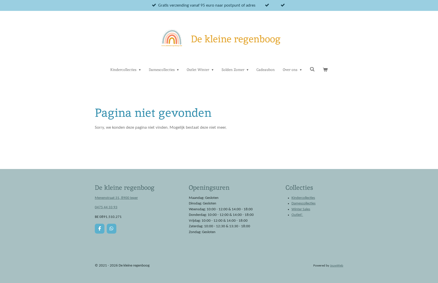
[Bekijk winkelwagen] (325, 69)
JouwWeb (336, 265)
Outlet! (297, 215)
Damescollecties (303, 203)
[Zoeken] (312, 69)
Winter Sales (300, 209)
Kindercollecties (303, 198)
